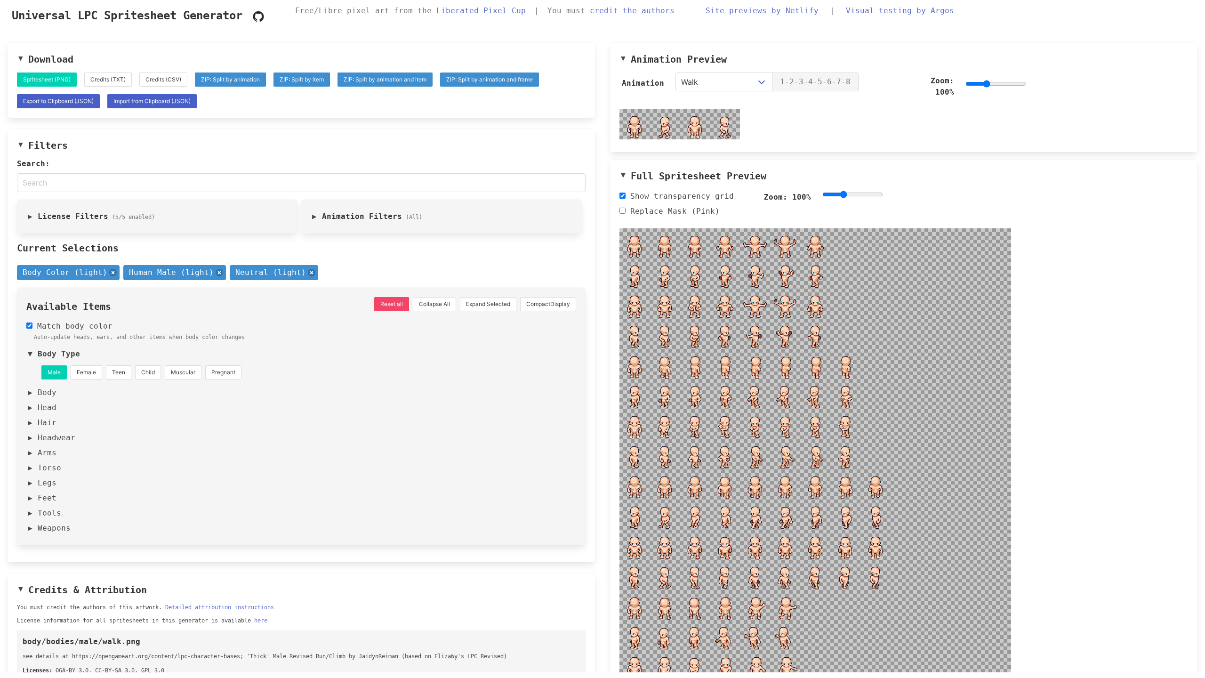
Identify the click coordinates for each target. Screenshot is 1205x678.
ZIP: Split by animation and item (385, 79)
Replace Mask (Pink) (673, 211)
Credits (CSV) (163, 79)
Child (148, 372)
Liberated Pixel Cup (481, 10)
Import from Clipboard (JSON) (152, 101)
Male (54, 372)
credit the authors (632, 10)
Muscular (183, 372)
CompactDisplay (548, 303)
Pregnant (223, 372)
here (260, 620)
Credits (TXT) (108, 79)
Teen (118, 372)
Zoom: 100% (942, 86)
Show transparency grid (680, 196)
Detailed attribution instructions (219, 607)
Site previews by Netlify (762, 10)
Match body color (72, 326)
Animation (643, 83)
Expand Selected (488, 303)
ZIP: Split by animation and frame (489, 79)
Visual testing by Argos (900, 10)
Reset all (391, 303)
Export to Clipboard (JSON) (58, 101)
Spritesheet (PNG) (47, 79)
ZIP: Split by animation (230, 79)
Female (86, 372)
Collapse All (434, 303)
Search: (33, 163)
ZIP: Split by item (302, 79)
